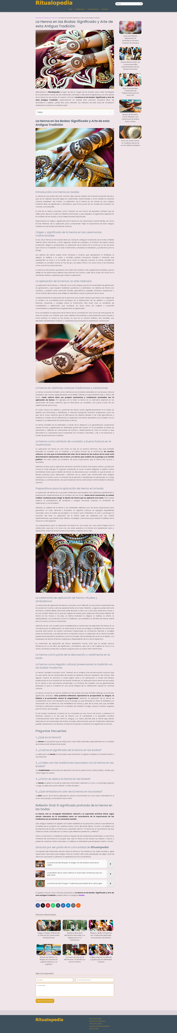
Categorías (79, 9)
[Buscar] (141, 3)
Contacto (104, 9)
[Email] (73, 905)
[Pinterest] (48, 905)
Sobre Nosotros (93, 9)
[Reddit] (78, 905)
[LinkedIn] (63, 905)
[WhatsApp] (53, 905)
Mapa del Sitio (94, 1029)
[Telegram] (68, 905)
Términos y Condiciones (97, 1021)
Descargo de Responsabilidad (99, 1026)
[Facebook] (38, 905)
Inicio (70, 9)
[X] (43, 905)
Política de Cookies (95, 1024)
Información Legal (95, 1019)
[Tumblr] (58, 905)
